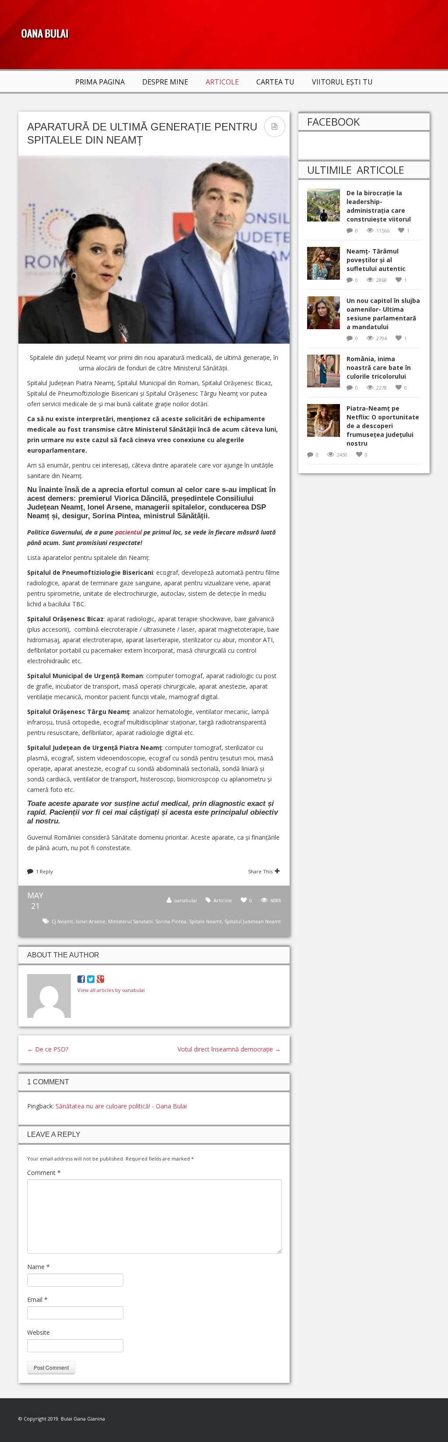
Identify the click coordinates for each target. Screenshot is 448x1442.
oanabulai (185, 900)
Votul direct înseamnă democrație (229, 1049)
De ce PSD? (47, 1049)
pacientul (128, 532)
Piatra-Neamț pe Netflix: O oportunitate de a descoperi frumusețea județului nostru (382, 425)
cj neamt (62, 921)
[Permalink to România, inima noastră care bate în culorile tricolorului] (326, 373)
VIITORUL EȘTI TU (342, 81)
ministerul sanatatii (130, 921)
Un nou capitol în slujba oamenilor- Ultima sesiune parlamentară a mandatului (383, 313)
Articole (222, 81)
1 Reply (44, 871)
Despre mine (165, 81)
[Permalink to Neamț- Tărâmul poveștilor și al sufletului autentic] (326, 266)
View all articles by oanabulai (111, 990)
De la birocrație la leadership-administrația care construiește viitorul (378, 206)
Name (38, 1267)
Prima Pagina (100, 81)
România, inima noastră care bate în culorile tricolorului (378, 367)
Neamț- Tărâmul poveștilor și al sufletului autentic (376, 260)
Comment (44, 1172)
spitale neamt (205, 921)
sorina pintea (170, 921)
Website (38, 1332)
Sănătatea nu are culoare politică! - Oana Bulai (121, 1106)
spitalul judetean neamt (252, 921)
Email (37, 1299)
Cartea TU (275, 81)
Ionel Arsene (90, 921)
